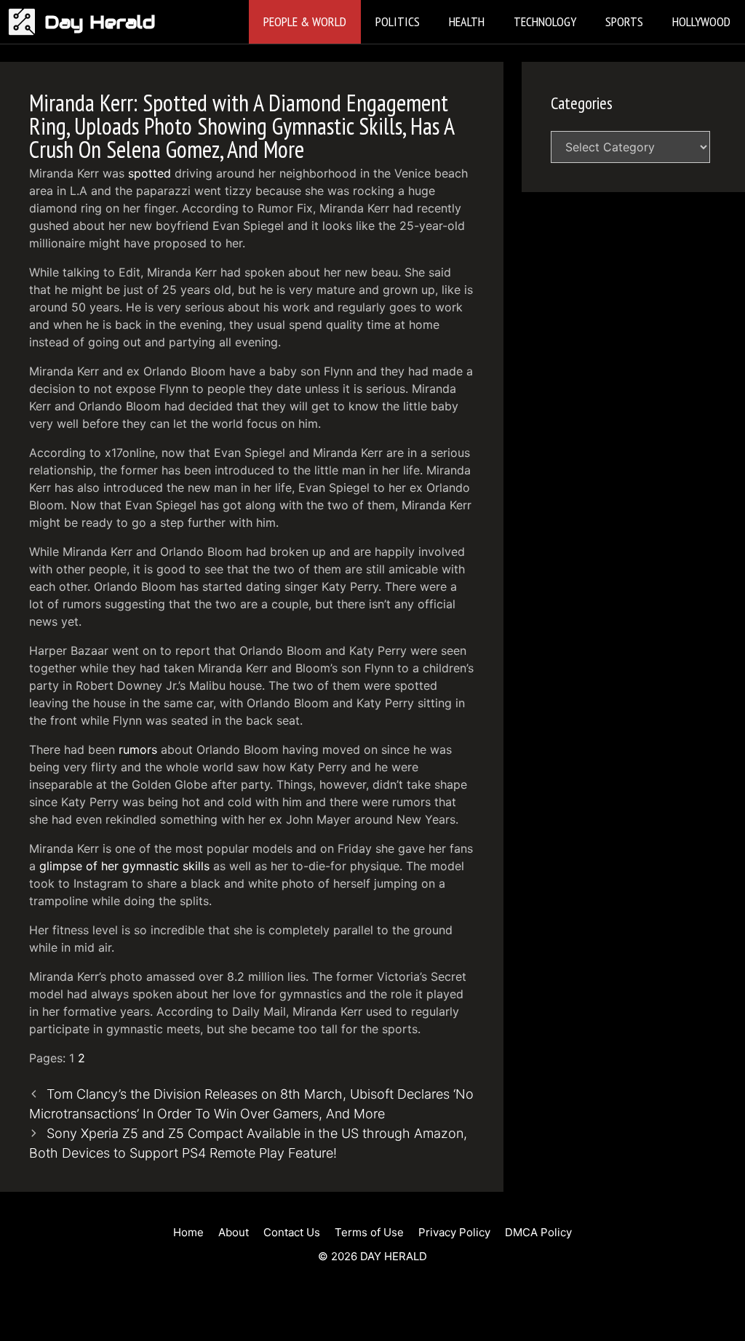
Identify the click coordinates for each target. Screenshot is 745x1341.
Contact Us (291, 1232)
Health (467, 21)
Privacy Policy (454, 1232)
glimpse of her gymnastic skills (124, 866)
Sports (624, 21)
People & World (304, 21)
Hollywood (701, 21)
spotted (149, 173)
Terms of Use (369, 1232)
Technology (545, 21)
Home (188, 1232)
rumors (138, 749)
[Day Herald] (25, 22)
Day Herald (100, 21)
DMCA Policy (538, 1232)
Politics (397, 21)
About (233, 1232)
